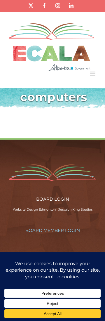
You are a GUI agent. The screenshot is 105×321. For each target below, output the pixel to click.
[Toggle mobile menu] (93, 74)
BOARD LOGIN (52, 199)
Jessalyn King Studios (75, 209)
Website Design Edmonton (34, 209)
